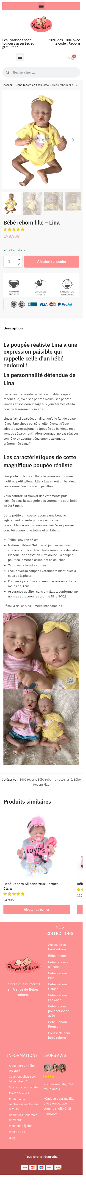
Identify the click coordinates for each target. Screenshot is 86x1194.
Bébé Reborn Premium (57, 1024)
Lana (22, 606)
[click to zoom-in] (43, 139)
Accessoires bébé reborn (57, 947)
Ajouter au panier (51, 261)
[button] (41, 6)
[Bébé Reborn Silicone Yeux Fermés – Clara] (36, 845)
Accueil (8, 85)
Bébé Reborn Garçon (57, 986)
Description (13, 328)
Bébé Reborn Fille (57, 975)
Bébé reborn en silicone (59, 964)
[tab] (41, 328)
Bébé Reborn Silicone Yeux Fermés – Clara (32, 886)
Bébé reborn (27, 780)
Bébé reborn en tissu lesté (32, 85)
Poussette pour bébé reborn (59, 1035)
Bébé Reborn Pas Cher (57, 997)
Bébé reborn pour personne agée (58, 1011)
